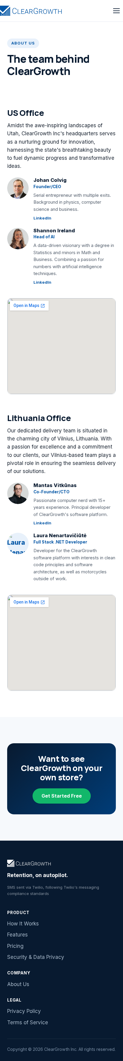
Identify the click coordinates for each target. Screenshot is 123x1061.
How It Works (23, 924)
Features (17, 935)
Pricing (15, 946)
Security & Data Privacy (35, 957)
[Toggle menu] (116, 10)
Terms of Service (27, 1022)
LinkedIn (42, 218)
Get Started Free (61, 796)
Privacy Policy (24, 1011)
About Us (18, 984)
